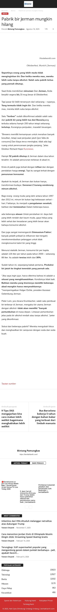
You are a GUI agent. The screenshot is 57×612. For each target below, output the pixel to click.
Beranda (5, 10)
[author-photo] (28, 440)
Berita (13, 10)
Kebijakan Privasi (46, 600)
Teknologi (6, 575)
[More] (32, 37)
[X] (12, 37)
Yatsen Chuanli (8, 527)
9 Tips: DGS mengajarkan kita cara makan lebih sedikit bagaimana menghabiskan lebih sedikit (13, 418)
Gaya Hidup (7, 588)
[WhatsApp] (25, 37)
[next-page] (30, 507)
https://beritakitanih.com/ (29, 454)
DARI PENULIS (38, 463)
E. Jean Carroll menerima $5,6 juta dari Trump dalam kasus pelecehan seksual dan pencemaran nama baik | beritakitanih (28, 496)
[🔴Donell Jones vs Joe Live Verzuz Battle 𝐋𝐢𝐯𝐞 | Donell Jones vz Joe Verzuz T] (10, 474)
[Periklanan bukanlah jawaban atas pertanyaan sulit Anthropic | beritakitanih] (46, 475)
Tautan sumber (9, 383)
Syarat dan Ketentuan (12, 600)
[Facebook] (5, 37)
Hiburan (5, 584)
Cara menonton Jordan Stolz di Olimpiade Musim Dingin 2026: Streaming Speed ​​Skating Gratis (27, 535)
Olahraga (5, 570)
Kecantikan (6, 593)
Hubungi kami (30, 600)
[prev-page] (26, 507)
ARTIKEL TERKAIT (21, 463)
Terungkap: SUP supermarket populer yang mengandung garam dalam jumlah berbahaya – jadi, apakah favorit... (28, 550)
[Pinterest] (19, 37)
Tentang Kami (28, 604)
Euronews (28, 149)
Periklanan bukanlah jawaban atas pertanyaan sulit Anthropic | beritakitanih (46, 488)
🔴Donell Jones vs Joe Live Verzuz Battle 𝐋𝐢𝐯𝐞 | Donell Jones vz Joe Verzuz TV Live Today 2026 (10, 485)
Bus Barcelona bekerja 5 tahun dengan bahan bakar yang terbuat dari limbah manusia (43, 417)
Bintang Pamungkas (16, 29)
